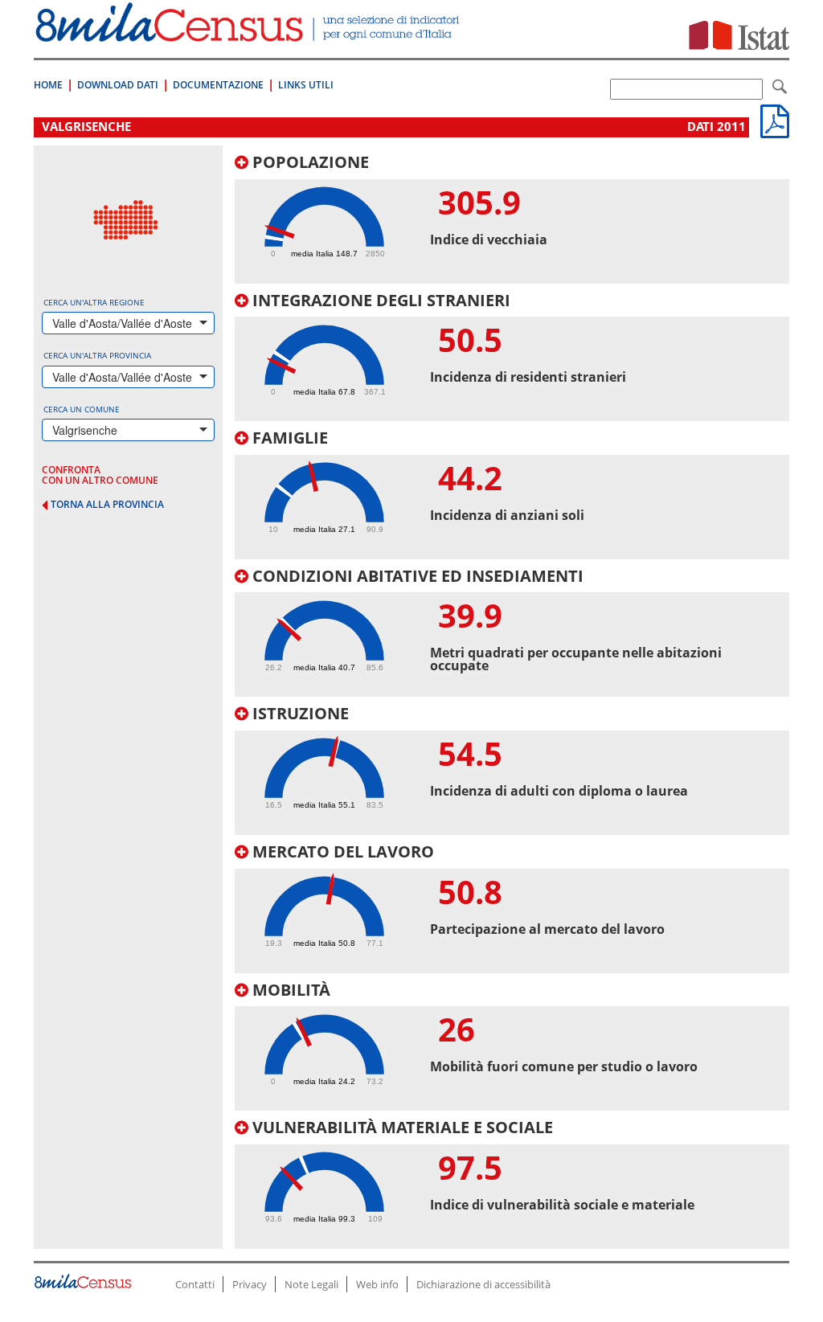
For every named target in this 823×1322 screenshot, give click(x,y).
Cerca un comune (81, 409)
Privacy (249, 1284)
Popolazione (308, 162)
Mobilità (289, 990)
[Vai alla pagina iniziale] (249, 33)
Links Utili (306, 85)
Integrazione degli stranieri (379, 300)
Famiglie (288, 437)
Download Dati (117, 85)
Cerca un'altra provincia (97, 355)
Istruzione (298, 713)
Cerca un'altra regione (94, 302)
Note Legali (311, 1284)
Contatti (195, 1284)
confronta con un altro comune (100, 475)
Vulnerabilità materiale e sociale (400, 1127)
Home (48, 85)
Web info (377, 1284)
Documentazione (218, 85)
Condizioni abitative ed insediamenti (415, 576)
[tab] (512, 218)
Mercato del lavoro (341, 851)
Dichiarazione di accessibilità (483, 1284)
